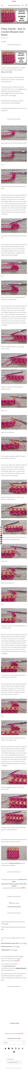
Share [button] (4, 41)
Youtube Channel (20, 968)
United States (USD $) (13, 1062)
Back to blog (15, 1023)
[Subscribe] (23, 1042)
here (21, 89)
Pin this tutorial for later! (14, 906)
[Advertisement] (14, 1004)
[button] (2, 5)
